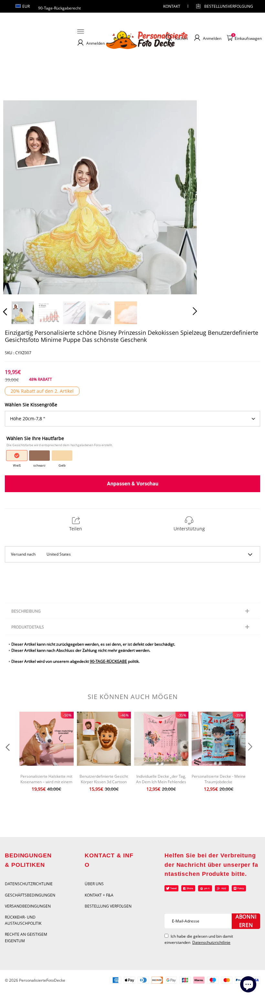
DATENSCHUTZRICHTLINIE (29, 884)
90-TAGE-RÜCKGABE (108, 661)
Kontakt (171, 6)
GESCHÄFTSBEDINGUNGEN (30, 895)
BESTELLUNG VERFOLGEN (108, 906)
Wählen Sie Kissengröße (31, 404)
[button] (18, 196)
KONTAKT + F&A (99, 895)
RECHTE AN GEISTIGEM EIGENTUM (26, 937)
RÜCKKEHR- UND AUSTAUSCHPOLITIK (23, 920)
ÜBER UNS (94, 884)
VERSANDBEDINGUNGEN (28, 906)
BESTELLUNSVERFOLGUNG (223, 6)
